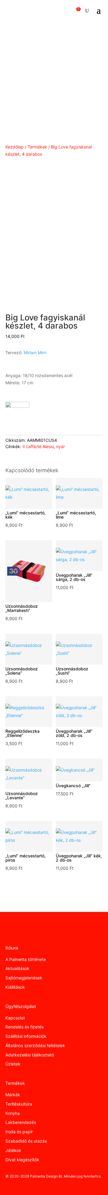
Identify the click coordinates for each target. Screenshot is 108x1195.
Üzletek (12, 1063)
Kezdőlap (14, 146)
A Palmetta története (25, 959)
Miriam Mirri (35, 352)
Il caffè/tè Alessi (38, 446)
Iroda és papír (19, 1131)
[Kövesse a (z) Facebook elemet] (7, 933)
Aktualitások (17, 968)
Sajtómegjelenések (23, 977)
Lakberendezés (20, 1122)
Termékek (37, 146)
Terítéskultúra (18, 1103)
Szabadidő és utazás (26, 1141)
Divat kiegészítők (22, 1159)
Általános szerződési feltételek (35, 1045)
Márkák (12, 1094)
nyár (60, 446)
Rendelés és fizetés (24, 1026)
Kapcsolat (15, 1017)
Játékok (13, 1150)
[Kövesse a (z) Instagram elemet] (19, 933)
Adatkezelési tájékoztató (29, 1054)
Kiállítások (15, 987)
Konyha (12, 1113)
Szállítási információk (25, 1036)
